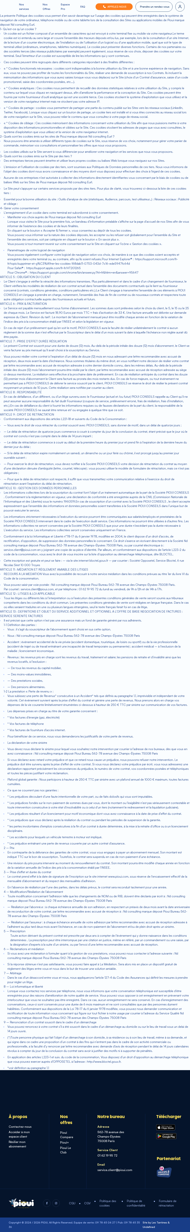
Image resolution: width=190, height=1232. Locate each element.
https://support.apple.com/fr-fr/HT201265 (53, 268)
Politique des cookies (107, 1203)
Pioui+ (64, 1142)
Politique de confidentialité (136, 1203)
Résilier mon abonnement (17, 1144)
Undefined (149, 1226)
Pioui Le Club (65, 1150)
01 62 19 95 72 (107, 1155)
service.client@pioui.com (114, 1170)
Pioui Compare (66, 1135)
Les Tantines (159, 1222)
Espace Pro (65, 6)
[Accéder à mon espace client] (180, 7)
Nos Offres (46, 6)
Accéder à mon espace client (19, 1134)
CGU (72, 1203)
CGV (87, 1203)
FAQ (82, 6)
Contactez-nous (20, 1126)
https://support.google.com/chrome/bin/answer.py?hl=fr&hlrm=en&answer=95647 (83, 272)
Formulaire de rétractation (167, 1203)
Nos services (24, 6)
